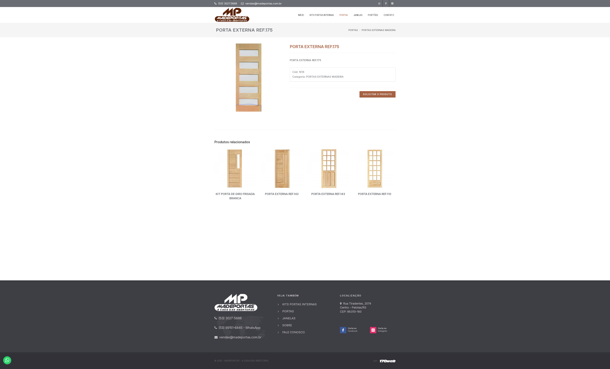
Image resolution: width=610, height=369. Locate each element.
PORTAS (353, 30)
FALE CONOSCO (293, 332)
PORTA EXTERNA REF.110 (374, 194)
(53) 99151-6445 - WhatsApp (239, 328)
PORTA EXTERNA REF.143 (328, 194)
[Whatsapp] (379, 3)
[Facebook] (386, 3)
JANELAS (288, 318)
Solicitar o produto (377, 94)
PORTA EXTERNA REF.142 (282, 194)
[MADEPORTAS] (248, 78)
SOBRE (287, 325)
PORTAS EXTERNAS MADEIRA (379, 30)
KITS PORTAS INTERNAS (299, 304)
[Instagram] (392, 3)
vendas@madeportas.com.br (263, 3)
